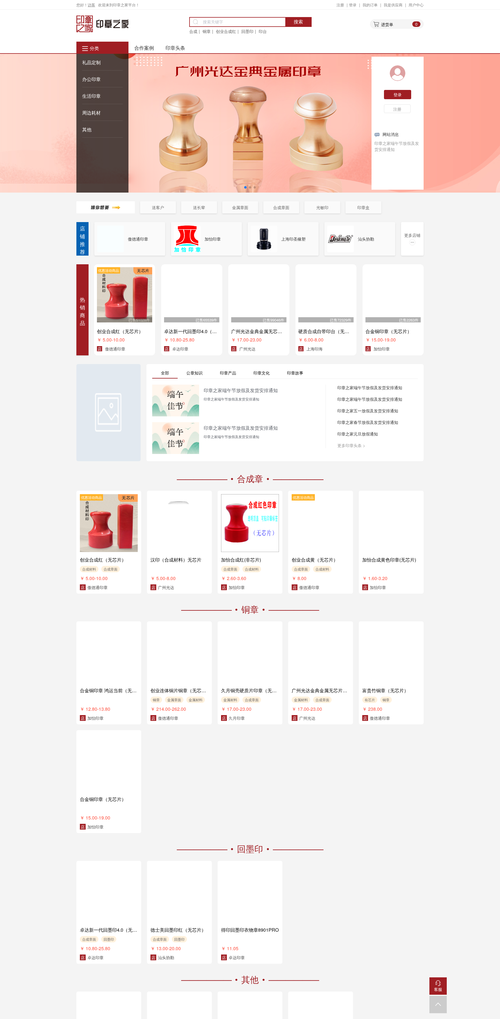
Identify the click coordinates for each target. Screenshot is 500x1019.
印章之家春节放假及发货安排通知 (367, 422)
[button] (245, 187)
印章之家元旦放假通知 (357, 434)
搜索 (298, 21)
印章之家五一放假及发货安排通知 (367, 410)
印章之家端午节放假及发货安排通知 (369, 387)
